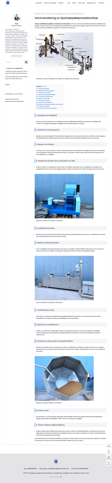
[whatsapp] (61, 477)
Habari (74, 3)
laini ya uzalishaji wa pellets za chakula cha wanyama (52, 24)
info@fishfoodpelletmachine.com (58, 469)
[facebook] (54, 477)
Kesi (68, 3)
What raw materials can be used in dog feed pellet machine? (16, 78)
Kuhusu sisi (81, 3)
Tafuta (7, 85)
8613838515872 (32, 469)
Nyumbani (39, 3)
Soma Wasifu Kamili (17, 56)
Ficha (44, 86)
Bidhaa (61, 3)
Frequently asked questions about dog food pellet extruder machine (16, 72)
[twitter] (57, 477)
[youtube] (51, 477)
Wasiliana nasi (91, 3)
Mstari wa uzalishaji (50, 3)
